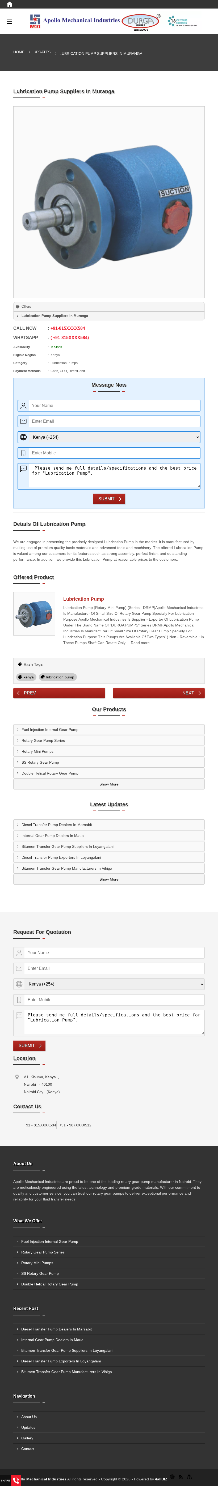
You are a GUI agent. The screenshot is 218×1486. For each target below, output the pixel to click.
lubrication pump (60, 677)
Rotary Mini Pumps (37, 751)
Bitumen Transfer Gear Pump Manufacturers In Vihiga (67, 868)
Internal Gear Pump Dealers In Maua (53, 835)
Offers (26, 306)
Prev (30, 693)
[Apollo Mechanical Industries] (115, 21)
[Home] (9, 4)
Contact (27, 1449)
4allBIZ (161, 1479)
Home (18, 52)
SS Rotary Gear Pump (40, 762)
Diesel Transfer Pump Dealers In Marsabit (57, 825)
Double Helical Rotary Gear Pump (50, 773)
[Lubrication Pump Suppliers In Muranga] (109, 202)
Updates (42, 52)
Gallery (27, 1438)
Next (188, 693)
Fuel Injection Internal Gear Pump (50, 729)
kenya (29, 677)
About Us (29, 1417)
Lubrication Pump (83, 599)
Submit (106, 498)
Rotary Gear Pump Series (43, 740)
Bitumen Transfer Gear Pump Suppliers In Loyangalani (68, 846)
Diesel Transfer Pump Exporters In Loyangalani (61, 857)
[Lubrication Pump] (34, 614)
